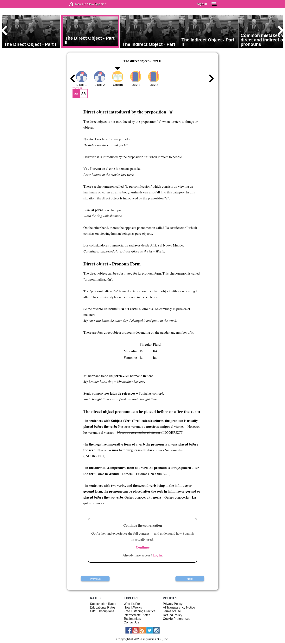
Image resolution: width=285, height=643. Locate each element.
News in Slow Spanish (77, 4)
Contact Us (131, 622)
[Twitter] (149, 630)
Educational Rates (102, 607)
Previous (95, 578)
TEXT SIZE (78, 88)
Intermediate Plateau (138, 615)
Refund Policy (172, 615)
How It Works (133, 607)
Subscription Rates (103, 603)
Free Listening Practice (139, 611)
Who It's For (132, 603)
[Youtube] (135, 630)
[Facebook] (128, 630)
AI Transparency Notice (179, 607)
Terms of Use (172, 611)
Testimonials (132, 618)
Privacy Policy (172, 603)
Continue (142, 547)
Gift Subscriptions (102, 611)
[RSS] (142, 630)
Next (190, 578)
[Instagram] (156, 630)
